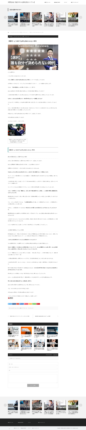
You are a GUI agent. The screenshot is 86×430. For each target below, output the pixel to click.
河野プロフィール (47, 2)
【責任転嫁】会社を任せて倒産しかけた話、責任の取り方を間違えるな (39, 349)
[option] (14, 19)
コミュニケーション (16, 36)
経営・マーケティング (74, 2)
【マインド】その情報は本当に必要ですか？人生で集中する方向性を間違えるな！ (52, 349)
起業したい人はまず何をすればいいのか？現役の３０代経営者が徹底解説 (13, 24)
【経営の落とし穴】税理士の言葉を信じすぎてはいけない (13, 349)
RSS (9, 428)
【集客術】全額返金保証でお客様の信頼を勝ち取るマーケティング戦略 (26, 349)
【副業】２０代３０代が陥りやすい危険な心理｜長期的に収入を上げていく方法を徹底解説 (49, 24)
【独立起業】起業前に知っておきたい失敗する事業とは (13, 336)
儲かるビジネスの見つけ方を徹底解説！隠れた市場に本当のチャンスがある (52, 336)
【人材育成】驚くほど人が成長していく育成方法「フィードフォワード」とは (39, 336)
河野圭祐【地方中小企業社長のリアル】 (22, 2)
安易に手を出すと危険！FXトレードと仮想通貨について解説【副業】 (37, 24)
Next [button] (80, 17)
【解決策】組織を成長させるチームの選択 (42, 316)
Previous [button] (5, 17)
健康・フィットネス (25, 21)
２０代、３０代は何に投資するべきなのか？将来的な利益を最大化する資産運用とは (73, 24)
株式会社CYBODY (57, 2)
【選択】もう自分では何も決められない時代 (17, 139)
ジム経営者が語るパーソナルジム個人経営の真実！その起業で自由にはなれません (25, 24)
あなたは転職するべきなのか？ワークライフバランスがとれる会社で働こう (61, 24)
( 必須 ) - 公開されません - (14, 367)
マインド (65, 2)
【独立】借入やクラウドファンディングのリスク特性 (19, 316)
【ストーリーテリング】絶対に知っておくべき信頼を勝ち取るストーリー (26, 336)
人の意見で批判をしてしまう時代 (16, 142)
